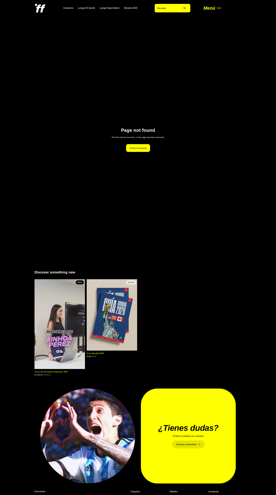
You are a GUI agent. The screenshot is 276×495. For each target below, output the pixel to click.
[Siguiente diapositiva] (133, 315)
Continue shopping (138, 148)
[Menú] (210, 8)
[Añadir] (80, 364)
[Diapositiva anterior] (91, 315)
